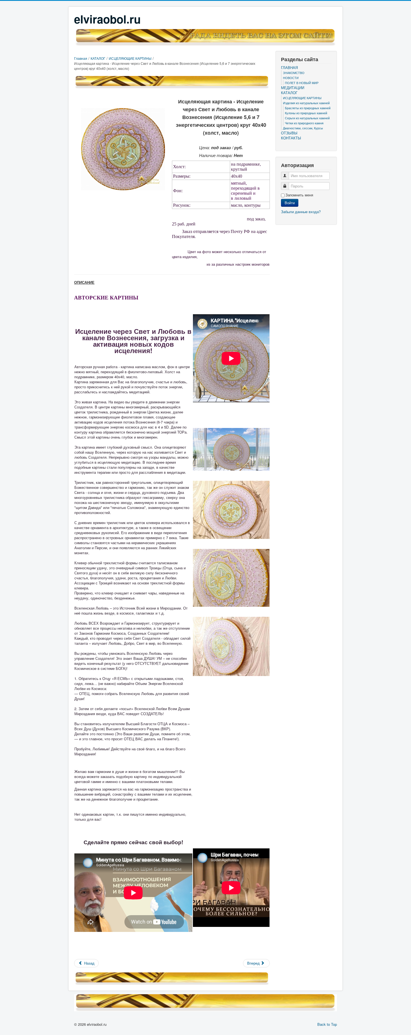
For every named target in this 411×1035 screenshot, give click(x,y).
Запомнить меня (299, 195)
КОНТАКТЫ (291, 138)
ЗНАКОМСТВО (293, 72)
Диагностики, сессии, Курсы (303, 128)
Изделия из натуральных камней (306, 103)
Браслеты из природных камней (307, 108)
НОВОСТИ (291, 77)
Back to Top (327, 1024)
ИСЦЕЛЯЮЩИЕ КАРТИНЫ (302, 98)
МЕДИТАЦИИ (292, 87)
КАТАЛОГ (289, 92)
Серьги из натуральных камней (307, 118)
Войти (290, 202)
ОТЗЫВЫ (289, 132)
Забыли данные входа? (301, 211)
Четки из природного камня (304, 123)
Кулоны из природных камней (306, 113)
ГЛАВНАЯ (289, 67)
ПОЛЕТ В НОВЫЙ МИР (301, 82)
